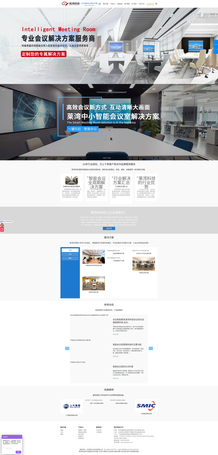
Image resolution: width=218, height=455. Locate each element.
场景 (70, 250)
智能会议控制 (82, 432)
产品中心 (112, 4)
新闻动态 (119, 4)
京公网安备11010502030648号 (129, 449)
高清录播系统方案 (118, 253)
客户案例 (127, 4)
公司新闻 (99, 432)
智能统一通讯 (82, 430)
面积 (70, 258)
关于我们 (134, 4)
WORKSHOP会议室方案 (143, 253)
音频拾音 (81, 438)
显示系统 (81, 434)
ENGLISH (141, 4)
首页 (99, 4)
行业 (70, 254)
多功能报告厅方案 (118, 260)
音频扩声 (81, 436)
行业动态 (99, 430)
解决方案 (105, 4)
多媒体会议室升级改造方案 (93, 265)
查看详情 (109, 228)
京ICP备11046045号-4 (110, 449)
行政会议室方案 (144, 272)
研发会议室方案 (93, 292)
